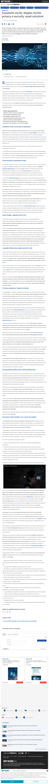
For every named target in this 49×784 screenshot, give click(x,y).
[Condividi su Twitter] (7, 24)
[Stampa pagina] (13, 24)
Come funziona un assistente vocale (12, 114)
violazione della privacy (19, 309)
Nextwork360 (6, 763)
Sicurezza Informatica (5, 7)
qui (28, 329)
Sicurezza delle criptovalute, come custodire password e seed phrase (20, 621)
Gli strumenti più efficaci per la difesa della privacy (15, 121)
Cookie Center (6, 757)
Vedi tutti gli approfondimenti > (41, 749)
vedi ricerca (30, 496)
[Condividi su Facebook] (2, 24)
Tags (11, 756)
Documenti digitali (20, 7)
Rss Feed (15, 756)
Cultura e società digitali (11, 20)
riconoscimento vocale (30, 206)
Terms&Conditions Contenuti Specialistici (35, 756)
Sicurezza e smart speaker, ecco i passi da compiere (15, 123)
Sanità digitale (13, 7)
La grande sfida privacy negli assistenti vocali (14, 118)
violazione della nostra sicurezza (33, 86)
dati (38, 198)
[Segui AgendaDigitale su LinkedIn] (26, 753)
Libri (41, 7)
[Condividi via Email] (9, 24)
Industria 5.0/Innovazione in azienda (32, 7)
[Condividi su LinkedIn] (4, 24)
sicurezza (9, 260)
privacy (8, 88)
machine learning (13, 178)
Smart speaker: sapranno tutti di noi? (12, 116)
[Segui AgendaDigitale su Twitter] (28, 753)
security (22, 421)
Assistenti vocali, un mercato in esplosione (13, 112)
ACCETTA (12, 781)
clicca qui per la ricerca (36, 334)
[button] (3, 4)
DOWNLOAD (19, 682)
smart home (29, 91)
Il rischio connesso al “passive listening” (12, 119)
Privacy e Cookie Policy (22, 756)
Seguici (20, 753)
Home (3, 20)
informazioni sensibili (36, 545)
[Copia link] (11, 24)
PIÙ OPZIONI (36, 781)
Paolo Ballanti (5, 39)
